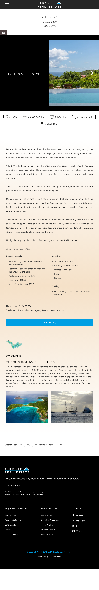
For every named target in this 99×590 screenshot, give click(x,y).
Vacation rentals (11, 534)
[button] (19, 5)
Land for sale (10, 525)
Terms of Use (57, 556)
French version (47, 534)
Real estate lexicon (49, 515)
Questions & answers (50, 520)
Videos (8, 529)
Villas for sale (10, 515)
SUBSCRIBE (14, 485)
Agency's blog (47, 525)
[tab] (3, 32)
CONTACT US (49, 322)
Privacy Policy (42, 556)
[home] (49, 5)
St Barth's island (48, 529)
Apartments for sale (13, 520)
